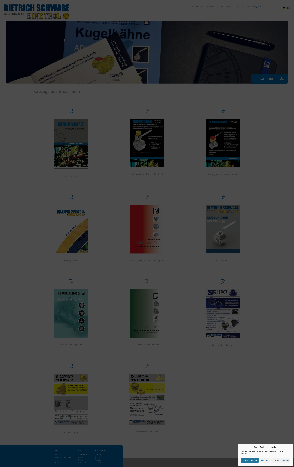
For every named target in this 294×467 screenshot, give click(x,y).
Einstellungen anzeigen (280, 460)
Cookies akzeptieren (249, 460)
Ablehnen (264, 460)
